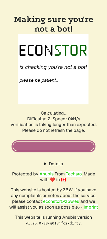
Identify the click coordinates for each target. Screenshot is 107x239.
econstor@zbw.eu (61, 201)
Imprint (91, 207)
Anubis (47, 174)
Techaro (74, 174)
